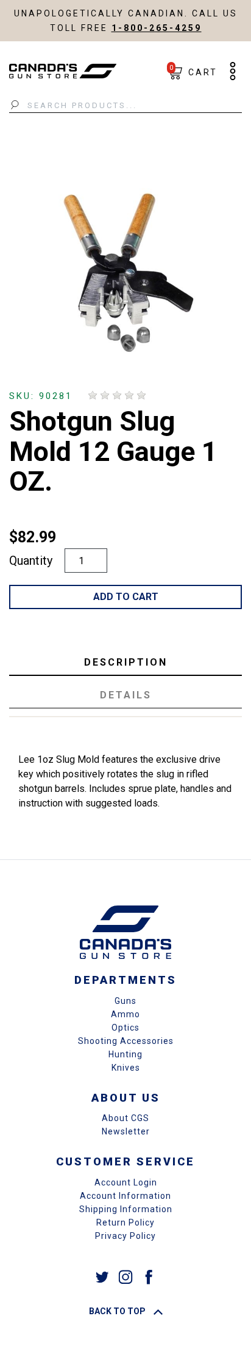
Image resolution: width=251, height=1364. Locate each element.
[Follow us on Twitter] (102, 1276)
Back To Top (118, 1311)
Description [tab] (126, 662)
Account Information (125, 1196)
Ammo (125, 1014)
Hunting (125, 1054)
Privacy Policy (125, 1236)
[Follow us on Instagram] (125, 1276)
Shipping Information (125, 1209)
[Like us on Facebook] (148, 1276)
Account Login (125, 1182)
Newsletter (126, 1131)
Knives (125, 1067)
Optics (125, 1027)
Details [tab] (126, 695)
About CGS (125, 1118)
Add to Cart (125, 596)
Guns (125, 1001)
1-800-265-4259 (156, 28)
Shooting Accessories (126, 1041)
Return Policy (125, 1222)
